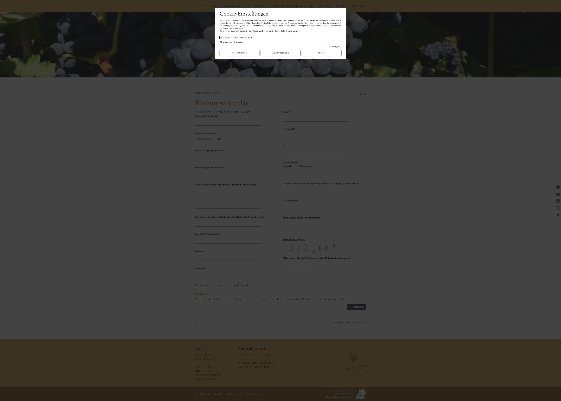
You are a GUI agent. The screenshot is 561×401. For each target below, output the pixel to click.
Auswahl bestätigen (280, 53)
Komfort (239, 43)
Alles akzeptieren (239, 53)
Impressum (225, 37)
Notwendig (227, 43)
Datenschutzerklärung (241, 37)
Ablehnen (321, 53)
